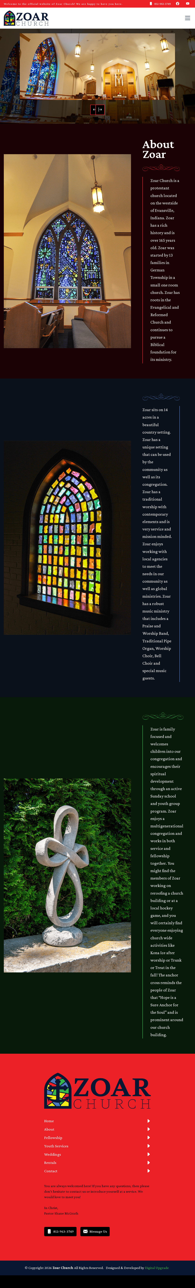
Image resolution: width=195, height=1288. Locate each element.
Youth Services (56, 1146)
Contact (50, 1171)
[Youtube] (188, 4)
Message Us (98, 1231)
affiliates (6, 1258)
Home (49, 1121)
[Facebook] (178, 4)
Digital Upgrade (157, 1268)
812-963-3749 (162, 4)
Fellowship (53, 1137)
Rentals (50, 1162)
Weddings (52, 1154)
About (49, 1129)
